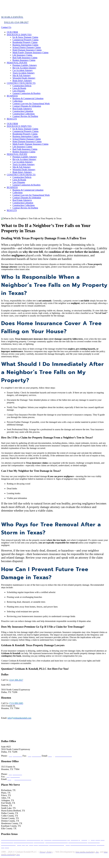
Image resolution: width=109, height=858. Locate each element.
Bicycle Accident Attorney (24, 68)
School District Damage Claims (26, 47)
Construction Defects (21, 85)
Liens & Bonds (19, 88)
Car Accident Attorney (22, 70)
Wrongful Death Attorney (23, 78)
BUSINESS (12, 96)
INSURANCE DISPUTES (19, 34)
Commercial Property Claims (25, 40)
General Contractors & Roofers (26, 93)
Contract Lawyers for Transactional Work (31, 103)
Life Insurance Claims (22, 55)
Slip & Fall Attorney (21, 75)
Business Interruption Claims (25, 45)
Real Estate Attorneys (22, 108)
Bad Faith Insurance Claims (24, 57)
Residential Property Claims (24, 42)
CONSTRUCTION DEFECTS (21, 83)
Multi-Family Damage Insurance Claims (30, 52)
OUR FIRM (12, 32)
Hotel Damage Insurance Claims (27, 50)
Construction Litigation (22, 111)
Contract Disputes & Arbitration (26, 106)
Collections (17, 101)
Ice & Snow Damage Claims (25, 37)
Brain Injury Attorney (22, 80)
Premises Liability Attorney (24, 65)
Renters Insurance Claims (23, 60)
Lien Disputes (18, 91)
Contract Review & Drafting (25, 116)
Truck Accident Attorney (23, 73)
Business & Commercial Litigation (27, 98)
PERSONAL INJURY (17, 62)
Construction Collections (23, 114)
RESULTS (12, 119)
